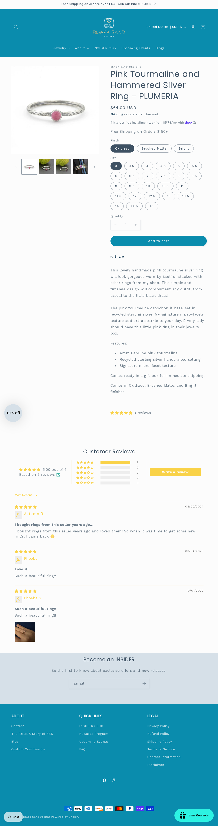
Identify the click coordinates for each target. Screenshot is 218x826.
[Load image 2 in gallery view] (46, 166)
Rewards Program (93, 734)
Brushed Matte (154, 148)
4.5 (163, 166)
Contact (17, 726)
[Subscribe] (144, 683)
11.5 (118, 196)
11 (182, 186)
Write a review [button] (175, 472)
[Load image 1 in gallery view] (29, 166)
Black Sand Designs (36, 816)
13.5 (185, 196)
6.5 (132, 176)
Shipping (116, 114)
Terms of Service (161, 749)
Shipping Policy (159, 742)
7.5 (163, 176)
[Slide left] (16, 167)
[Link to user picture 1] (25, 631)
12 (135, 196)
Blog (15, 742)
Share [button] (119, 256)
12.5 (152, 196)
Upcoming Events (93, 742)
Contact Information (164, 757)
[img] (26, 507)
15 (151, 206)
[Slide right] (94, 167)
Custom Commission (28, 749)
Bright (184, 148)
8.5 (194, 176)
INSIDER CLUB (91, 726)
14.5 (134, 206)
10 (148, 186)
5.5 (194, 166)
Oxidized (122, 148)
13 (169, 196)
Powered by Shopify (65, 816)
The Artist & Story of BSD (32, 734)
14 (117, 206)
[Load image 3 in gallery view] (63, 166)
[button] (16, 27)
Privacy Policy (158, 726)
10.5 (165, 186)
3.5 (131, 166)
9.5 (132, 186)
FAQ (82, 749)
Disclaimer (155, 765)
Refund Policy (158, 734)
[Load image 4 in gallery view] (80, 166)
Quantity (116, 216)
